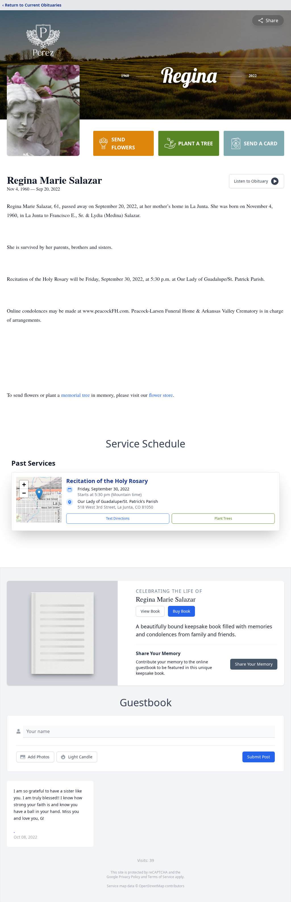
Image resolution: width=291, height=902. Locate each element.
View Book (150, 611)
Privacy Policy (129, 876)
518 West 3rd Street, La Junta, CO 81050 (115, 507)
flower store (161, 394)
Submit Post (258, 756)
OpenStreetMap (151, 886)
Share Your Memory (254, 664)
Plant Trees (223, 518)
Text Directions (118, 518)
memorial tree (75, 394)
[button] (39, 494)
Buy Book (181, 611)
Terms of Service (161, 876)
